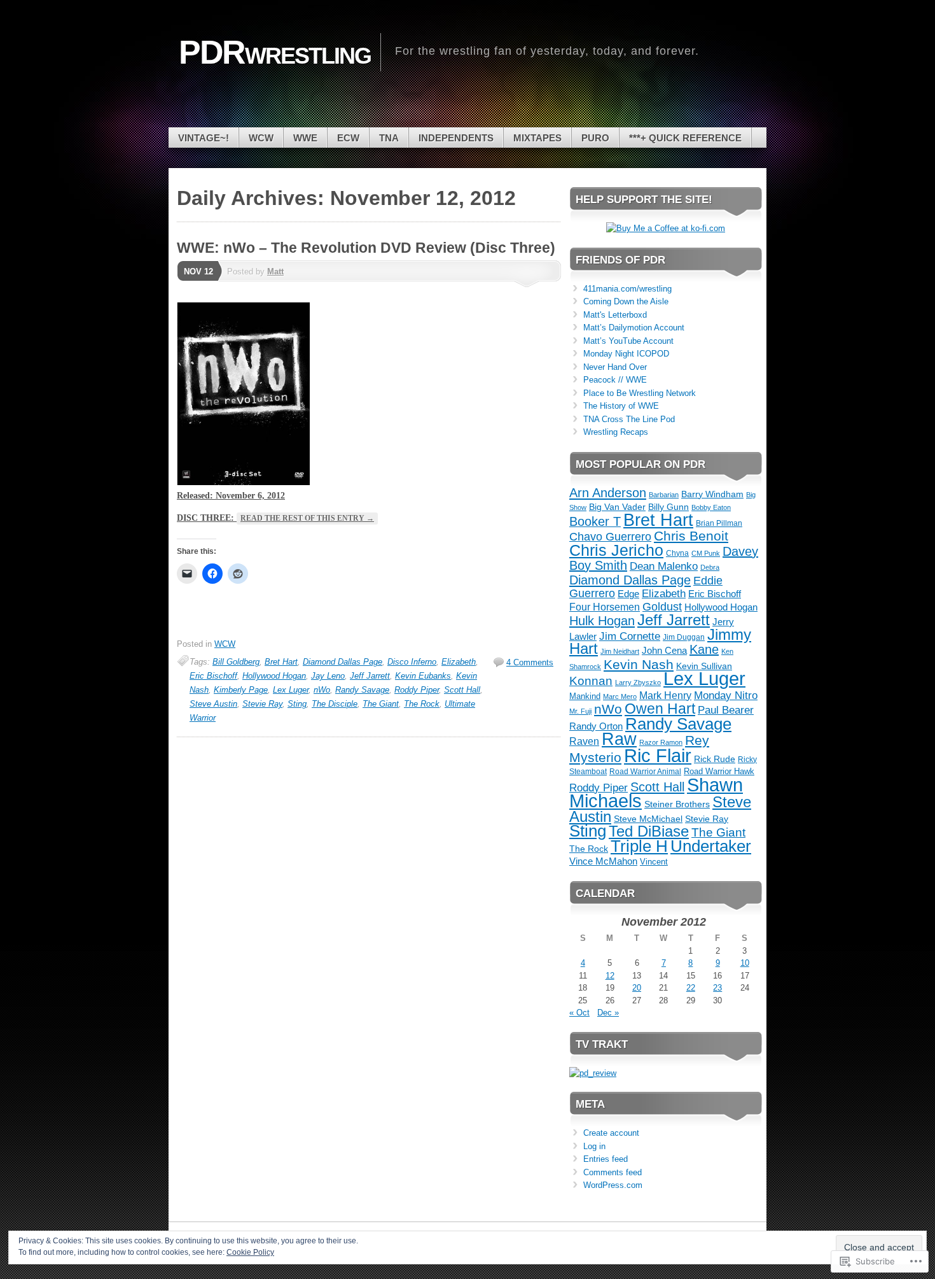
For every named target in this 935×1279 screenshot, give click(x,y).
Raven (584, 741)
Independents (456, 137)
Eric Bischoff (213, 676)
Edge (628, 594)
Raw (619, 739)
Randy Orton (596, 726)
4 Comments (529, 662)
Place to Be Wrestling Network (639, 393)
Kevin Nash (639, 664)
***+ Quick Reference (685, 137)
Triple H (639, 846)
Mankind (584, 696)
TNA (389, 137)
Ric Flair (657, 755)
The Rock (422, 704)
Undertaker (710, 846)
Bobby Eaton (711, 507)
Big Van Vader (617, 507)
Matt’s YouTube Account (628, 341)
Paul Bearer (726, 710)
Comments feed (612, 1172)
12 (610, 975)
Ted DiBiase (649, 831)
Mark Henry (665, 695)
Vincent (654, 861)
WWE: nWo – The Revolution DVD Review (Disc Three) (366, 247)
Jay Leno (328, 676)
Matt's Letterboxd (615, 315)
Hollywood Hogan (274, 676)
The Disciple (334, 704)
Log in (594, 1146)
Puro (595, 137)
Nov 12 (198, 271)
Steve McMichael (648, 819)
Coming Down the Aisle (625, 301)
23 (717, 988)
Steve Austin (213, 704)
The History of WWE (621, 406)
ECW (348, 137)
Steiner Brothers (677, 804)
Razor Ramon (660, 742)
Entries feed (605, 1159)
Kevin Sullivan (704, 666)
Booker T (595, 521)
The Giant (381, 704)
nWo (322, 690)
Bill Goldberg (236, 662)
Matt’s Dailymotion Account (633, 327)
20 (636, 988)
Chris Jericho (616, 550)
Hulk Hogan (602, 621)
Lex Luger (290, 690)
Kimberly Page (241, 690)
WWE (305, 137)
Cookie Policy (250, 1252)
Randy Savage (362, 690)
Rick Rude (714, 759)
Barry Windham (712, 494)
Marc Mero (620, 696)
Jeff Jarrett (370, 676)
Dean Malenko (664, 566)
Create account (611, 1133)
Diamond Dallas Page (342, 662)
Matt (275, 271)
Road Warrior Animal (645, 771)
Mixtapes (537, 137)
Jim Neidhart (619, 651)
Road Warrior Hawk (719, 771)
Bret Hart (281, 662)
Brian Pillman (719, 523)
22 (690, 988)
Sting (297, 704)
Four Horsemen (604, 607)
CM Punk (705, 553)
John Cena (664, 651)
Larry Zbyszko (638, 682)
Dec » (608, 1012)
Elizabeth (458, 662)
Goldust (662, 606)
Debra (709, 567)
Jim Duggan (684, 637)
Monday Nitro (726, 695)
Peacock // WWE (615, 380)
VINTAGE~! (203, 137)
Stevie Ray (262, 704)
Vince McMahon (603, 861)
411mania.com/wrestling (627, 288)
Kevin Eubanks (423, 676)
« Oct (579, 1012)
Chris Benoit (691, 535)
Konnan (591, 681)
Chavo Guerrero (610, 536)
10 (744, 963)
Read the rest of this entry (307, 518)
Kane (704, 649)
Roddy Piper (416, 690)
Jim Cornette (629, 636)
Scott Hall (462, 690)
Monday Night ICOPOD (626, 353)
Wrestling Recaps (615, 432)
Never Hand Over (615, 367)
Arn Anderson (607, 493)
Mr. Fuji (580, 711)
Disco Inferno (411, 662)
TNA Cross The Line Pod (629, 419)
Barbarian (664, 494)
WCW (261, 137)
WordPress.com (612, 1185)
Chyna (677, 553)
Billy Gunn (668, 507)
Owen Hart (660, 708)
